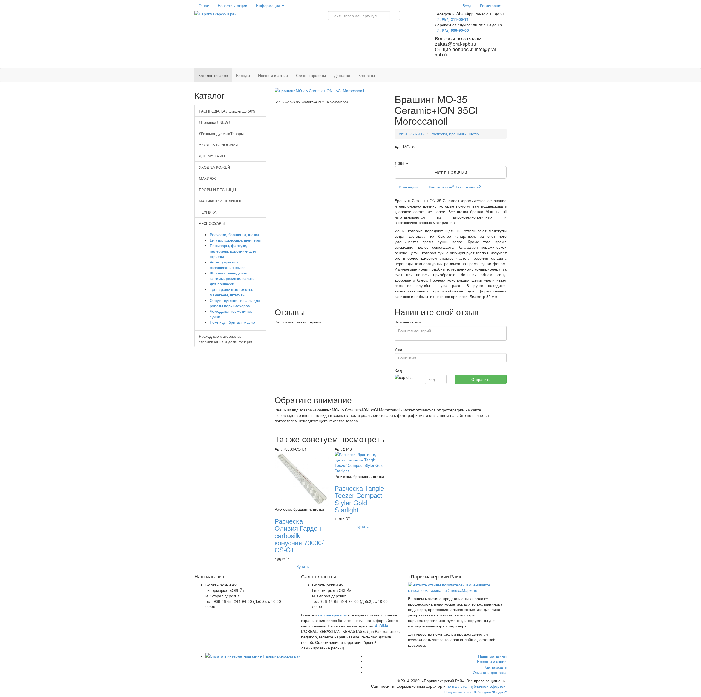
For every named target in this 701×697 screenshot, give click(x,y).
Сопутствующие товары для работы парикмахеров (235, 302)
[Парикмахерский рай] (257, 13)
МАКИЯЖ (207, 178)
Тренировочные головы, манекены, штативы (231, 291)
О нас (204, 5)
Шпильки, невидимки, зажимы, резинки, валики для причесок (232, 278)
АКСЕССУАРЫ (411, 133)
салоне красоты (332, 615)
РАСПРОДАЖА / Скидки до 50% (227, 111)
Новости (232, 5)
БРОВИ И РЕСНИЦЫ (217, 189)
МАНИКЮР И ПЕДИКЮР (220, 200)
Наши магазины (492, 656)
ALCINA (381, 626)
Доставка (342, 75)
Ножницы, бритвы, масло (232, 322)
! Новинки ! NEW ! (214, 122)
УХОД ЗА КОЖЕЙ (214, 167)
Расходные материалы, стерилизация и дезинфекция (225, 338)
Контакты (366, 75)
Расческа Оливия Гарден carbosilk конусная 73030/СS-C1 (299, 535)
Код (398, 370)
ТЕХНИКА (207, 212)
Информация (268, 5)
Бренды (243, 75)
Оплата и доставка (490, 672)
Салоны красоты (311, 75)
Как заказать (495, 667)
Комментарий (408, 322)
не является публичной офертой (476, 686)
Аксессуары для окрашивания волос (227, 264)
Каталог (213, 75)
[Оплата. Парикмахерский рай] (275, 656)
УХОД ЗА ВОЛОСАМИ (218, 144)
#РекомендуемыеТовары (221, 133)
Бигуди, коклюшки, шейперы (235, 240)
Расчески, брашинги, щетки (455, 133)
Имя (398, 349)
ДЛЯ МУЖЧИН (212, 156)
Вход (466, 5)
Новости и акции (273, 75)
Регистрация (491, 5)
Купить (302, 566)
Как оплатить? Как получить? (454, 187)
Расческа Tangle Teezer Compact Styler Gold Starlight (359, 498)
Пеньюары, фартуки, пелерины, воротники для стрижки (233, 251)
